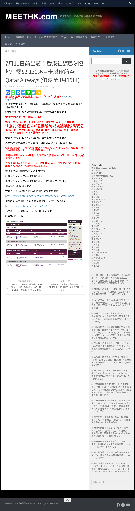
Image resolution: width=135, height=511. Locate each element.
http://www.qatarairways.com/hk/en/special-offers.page (39, 195)
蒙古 (93, 247)
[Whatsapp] (13, 92)
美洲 (93, 218)
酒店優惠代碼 (22, 37)
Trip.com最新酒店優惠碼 (74, 37)
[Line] (28, 92)
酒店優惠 (7, 3)
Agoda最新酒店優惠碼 (46, 37)
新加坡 (69, 3)
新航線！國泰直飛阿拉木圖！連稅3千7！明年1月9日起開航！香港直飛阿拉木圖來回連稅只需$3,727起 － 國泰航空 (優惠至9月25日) (111, 360)
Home (8, 37)
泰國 (52, 3)
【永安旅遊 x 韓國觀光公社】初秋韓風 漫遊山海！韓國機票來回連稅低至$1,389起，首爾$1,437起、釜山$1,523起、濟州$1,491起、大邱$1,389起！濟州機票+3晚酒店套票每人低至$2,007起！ (110, 332)
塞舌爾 (94, 239)
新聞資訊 (95, 257)
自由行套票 (96, 252)
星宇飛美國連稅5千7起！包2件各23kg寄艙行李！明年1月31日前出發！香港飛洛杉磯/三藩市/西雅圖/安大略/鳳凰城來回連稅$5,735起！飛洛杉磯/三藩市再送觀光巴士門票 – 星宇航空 (111, 389)
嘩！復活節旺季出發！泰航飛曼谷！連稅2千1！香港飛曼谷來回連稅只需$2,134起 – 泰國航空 (110, 455)
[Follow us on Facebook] (119, 51)
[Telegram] (23, 92)
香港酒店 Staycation (101, 167)
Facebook (99, 3)
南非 (93, 226)
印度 (93, 210)
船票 (93, 263)
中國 (93, 196)
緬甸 (93, 236)
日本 (35, 3)
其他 (93, 265)
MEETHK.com (31, 16)
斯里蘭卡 (95, 220)
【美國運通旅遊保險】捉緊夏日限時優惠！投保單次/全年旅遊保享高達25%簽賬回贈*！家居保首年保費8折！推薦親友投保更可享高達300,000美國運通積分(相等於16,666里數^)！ (111, 406)
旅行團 (94, 255)
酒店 (93, 170)
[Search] (126, 61)
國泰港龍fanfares (99, 175)
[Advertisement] (111, 102)
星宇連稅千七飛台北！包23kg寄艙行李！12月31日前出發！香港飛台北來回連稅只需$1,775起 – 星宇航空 (110, 419)
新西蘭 (94, 215)
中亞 (93, 241)
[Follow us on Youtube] (128, 51)
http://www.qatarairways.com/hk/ (26, 205)
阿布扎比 (95, 234)
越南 (93, 207)
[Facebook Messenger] (18, 92)
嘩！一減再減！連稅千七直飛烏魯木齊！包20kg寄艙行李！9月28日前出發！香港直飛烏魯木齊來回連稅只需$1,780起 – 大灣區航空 (110, 374)
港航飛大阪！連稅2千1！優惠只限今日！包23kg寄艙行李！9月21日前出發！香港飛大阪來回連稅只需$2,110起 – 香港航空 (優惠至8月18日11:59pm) (110, 431)
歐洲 (87, 3)
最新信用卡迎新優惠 (15, 43)
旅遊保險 (95, 260)
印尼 (93, 212)
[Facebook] (8, 92)
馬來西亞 (95, 199)
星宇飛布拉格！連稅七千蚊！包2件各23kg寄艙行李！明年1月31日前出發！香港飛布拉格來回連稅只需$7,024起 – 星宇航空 (110, 347)
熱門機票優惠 (22, 3)
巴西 (93, 249)
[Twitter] (33, 92)
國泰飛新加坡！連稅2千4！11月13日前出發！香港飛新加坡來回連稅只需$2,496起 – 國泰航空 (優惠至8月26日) (111, 444)
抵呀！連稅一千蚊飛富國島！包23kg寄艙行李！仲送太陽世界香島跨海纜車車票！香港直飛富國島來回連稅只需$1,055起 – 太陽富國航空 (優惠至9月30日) (110, 279)
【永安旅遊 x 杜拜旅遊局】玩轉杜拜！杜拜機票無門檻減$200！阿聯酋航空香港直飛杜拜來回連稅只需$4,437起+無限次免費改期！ (111, 303)
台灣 (44, 3)
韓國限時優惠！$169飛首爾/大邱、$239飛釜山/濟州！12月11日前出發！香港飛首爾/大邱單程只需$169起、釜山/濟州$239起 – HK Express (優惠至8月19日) (110, 467)
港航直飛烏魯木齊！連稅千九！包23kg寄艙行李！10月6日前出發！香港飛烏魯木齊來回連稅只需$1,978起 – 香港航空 (111, 291)
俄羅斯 (94, 202)
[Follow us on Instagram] (124, 51)
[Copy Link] (38, 92)
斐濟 (93, 231)
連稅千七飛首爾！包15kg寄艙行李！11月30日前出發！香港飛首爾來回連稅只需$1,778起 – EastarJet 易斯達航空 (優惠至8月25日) (111, 317)
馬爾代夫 (95, 228)
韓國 (60, 3)
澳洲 (79, 3)
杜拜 (93, 223)
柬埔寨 (94, 204)
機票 (7, 51)
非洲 (93, 244)
